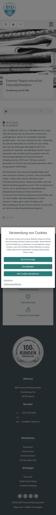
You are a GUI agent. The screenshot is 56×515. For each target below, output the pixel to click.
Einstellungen (28, 266)
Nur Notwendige (28, 259)
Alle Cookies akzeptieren (28, 273)
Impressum (8, 280)
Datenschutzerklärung (12, 284)
